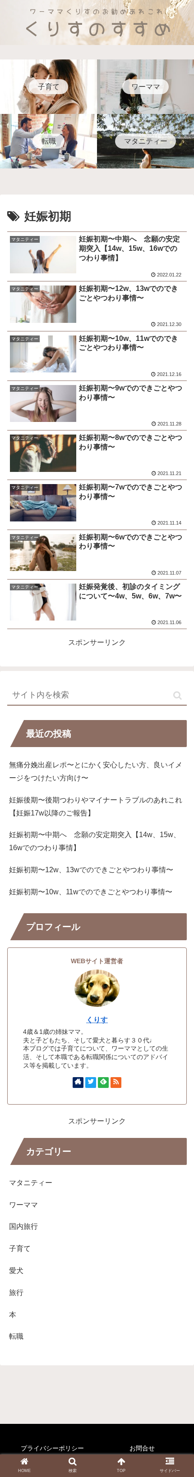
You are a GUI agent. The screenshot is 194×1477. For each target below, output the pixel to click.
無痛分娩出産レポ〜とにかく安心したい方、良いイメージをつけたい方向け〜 (95, 771)
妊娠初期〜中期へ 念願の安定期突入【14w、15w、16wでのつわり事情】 (94, 841)
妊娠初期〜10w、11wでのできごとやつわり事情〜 (90, 892)
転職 (16, 1336)
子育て (20, 1248)
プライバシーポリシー (52, 1448)
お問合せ (142, 1448)
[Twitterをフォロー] (90, 1082)
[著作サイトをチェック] (78, 1082)
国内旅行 (23, 1226)
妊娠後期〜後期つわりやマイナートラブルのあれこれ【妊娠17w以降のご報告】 (95, 806)
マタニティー (30, 1183)
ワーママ (23, 1205)
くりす (97, 1020)
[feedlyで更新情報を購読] (103, 1082)
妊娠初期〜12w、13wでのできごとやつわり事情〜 (91, 870)
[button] (177, 695)
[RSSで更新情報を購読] (116, 1082)
